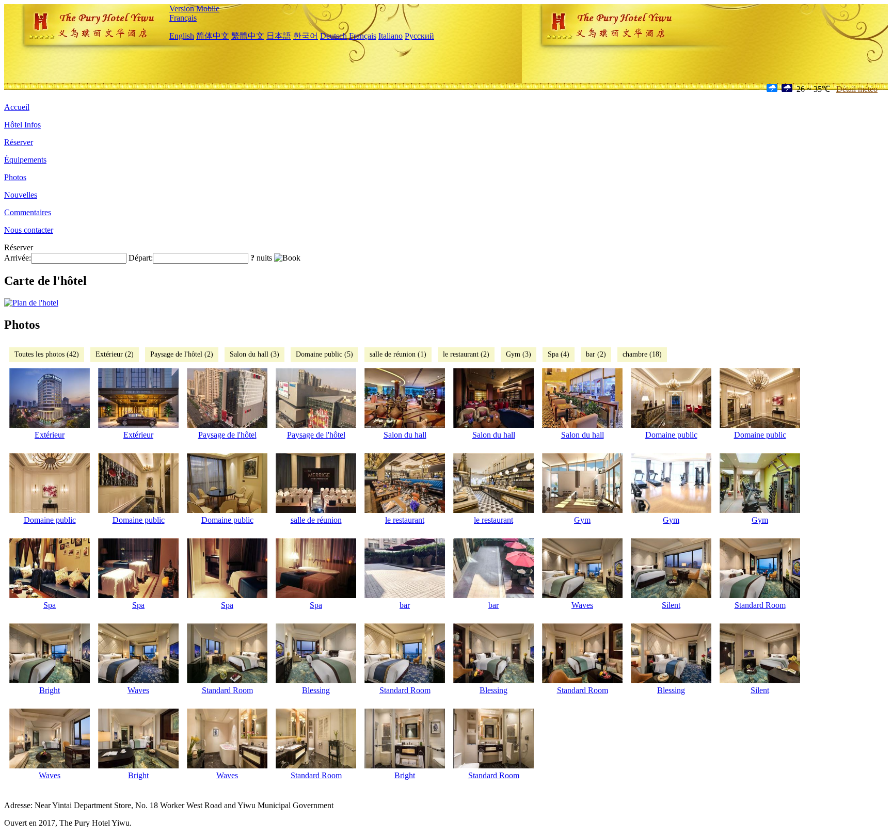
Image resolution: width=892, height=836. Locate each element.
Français (183, 17)
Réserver (18, 142)
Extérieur (50, 434)
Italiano (390, 35)
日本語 (278, 35)
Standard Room (760, 605)
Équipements (25, 159)
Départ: (141, 257)
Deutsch (333, 35)
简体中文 (212, 35)
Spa (49, 605)
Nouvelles (20, 194)
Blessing (316, 690)
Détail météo (857, 89)
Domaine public (671, 434)
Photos (15, 177)
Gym (582, 520)
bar (405, 605)
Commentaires (27, 212)
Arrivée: (17, 257)
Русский (419, 35)
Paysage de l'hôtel (227, 434)
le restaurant (404, 520)
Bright (49, 690)
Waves (582, 605)
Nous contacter (28, 230)
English (181, 35)
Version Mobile (194, 8)
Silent (671, 605)
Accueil (16, 107)
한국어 (305, 35)
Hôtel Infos (22, 124)
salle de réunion (316, 520)
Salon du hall (405, 434)
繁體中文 (247, 35)
